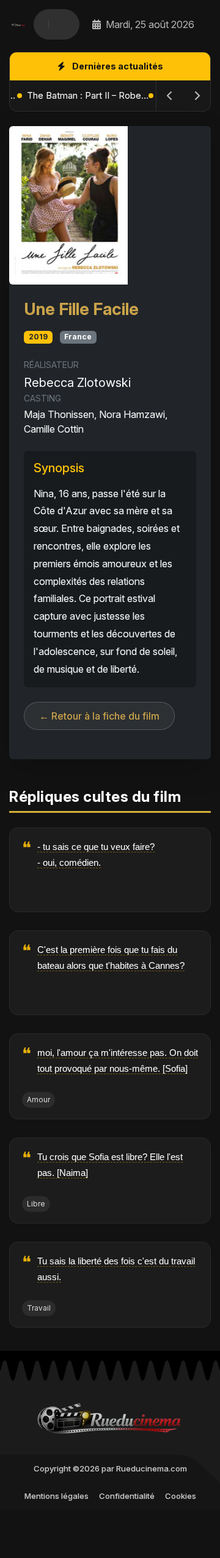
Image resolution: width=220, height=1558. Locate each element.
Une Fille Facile (81, 309)
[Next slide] (196, 95)
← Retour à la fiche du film (99, 716)
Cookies (180, 1496)
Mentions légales (56, 1496)
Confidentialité (127, 1496)
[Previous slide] (169, 95)
